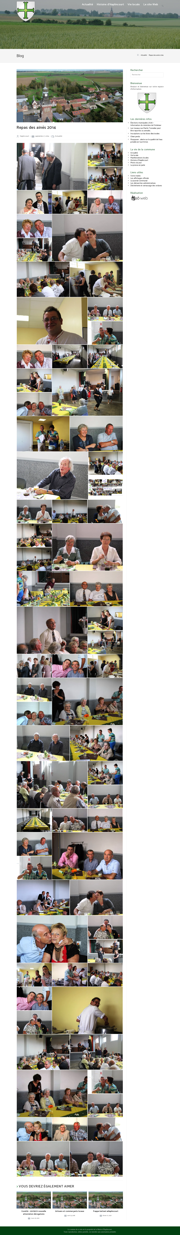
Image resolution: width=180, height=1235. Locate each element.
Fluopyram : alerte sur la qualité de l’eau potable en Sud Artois (146, 141)
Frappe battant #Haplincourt (105, 1211)
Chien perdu (135, 136)
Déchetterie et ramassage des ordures (146, 185)
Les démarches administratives (143, 183)
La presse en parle (137, 165)
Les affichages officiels (139, 178)
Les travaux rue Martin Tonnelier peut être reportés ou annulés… (145, 129)
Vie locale (134, 155)
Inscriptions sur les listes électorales (145, 133)
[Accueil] (138, 55)
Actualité (58, 136)
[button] (52, 166)
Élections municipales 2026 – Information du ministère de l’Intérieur (145, 124)
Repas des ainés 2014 (156, 55)
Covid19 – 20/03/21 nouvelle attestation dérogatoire (33, 1212)
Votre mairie (135, 175)
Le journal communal (138, 180)
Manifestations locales (139, 157)
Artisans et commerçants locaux (69, 1211)
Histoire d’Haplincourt (139, 160)
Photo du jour (136, 162)
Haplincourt (24, 136)
